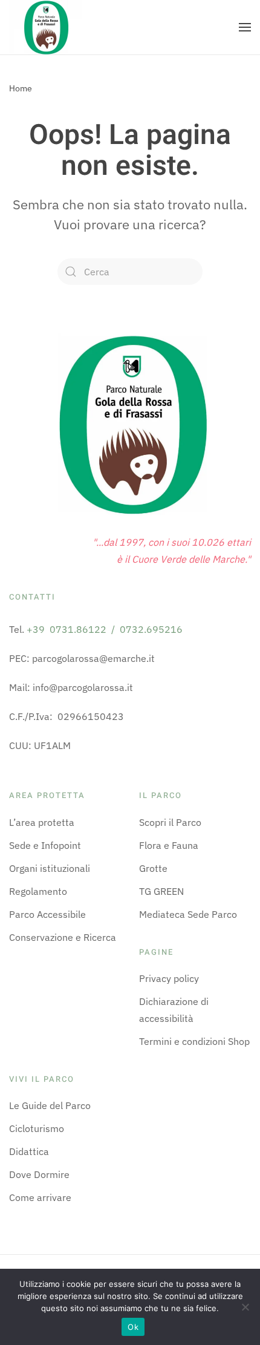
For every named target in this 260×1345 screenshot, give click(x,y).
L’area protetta (41, 822)
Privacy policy (169, 978)
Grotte (153, 868)
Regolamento (38, 891)
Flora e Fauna (168, 845)
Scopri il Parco (170, 822)
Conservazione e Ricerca (62, 937)
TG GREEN (161, 891)
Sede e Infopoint (45, 845)
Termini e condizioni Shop (194, 1041)
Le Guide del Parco (50, 1105)
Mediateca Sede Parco (188, 914)
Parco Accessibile (47, 914)
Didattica (29, 1151)
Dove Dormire (39, 1174)
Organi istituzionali (49, 868)
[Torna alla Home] (45, 27)
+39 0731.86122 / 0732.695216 (105, 629)
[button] (245, 27)
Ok (133, 1327)
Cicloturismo (36, 1128)
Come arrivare (40, 1197)
